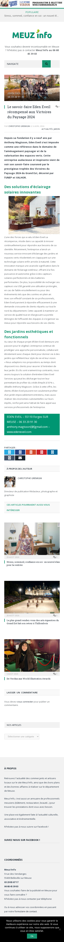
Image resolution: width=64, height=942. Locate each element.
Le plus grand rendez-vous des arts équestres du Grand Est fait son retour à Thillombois (33, 622)
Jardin (57, 129)
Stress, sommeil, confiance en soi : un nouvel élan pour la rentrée (32, 15)
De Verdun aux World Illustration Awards (29, 678)
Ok (32, 936)
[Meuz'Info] (32, 33)
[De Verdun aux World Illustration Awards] (32, 657)
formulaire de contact (26, 911)
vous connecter (25, 701)
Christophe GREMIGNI (19, 126)
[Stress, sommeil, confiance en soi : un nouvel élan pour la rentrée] (32, 541)
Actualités (47, 129)
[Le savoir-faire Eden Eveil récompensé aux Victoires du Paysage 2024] (32, 88)
